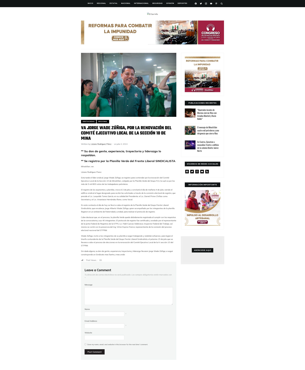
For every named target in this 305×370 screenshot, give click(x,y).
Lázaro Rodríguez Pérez (101, 144)
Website (88, 332)
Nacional (125, 3)
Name (87, 309)
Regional (101, 3)
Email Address (91, 321)
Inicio (90, 3)
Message (88, 284)
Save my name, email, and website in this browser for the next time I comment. (117, 344)
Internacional (141, 3)
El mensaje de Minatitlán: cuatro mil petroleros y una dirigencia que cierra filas (208, 130)
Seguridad (157, 3)
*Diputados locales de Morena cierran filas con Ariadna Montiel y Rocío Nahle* (207, 114)
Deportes (182, 3)
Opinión (170, 3)
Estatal (114, 3)
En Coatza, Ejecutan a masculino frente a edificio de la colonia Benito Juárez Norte (208, 146)
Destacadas (88, 121)
